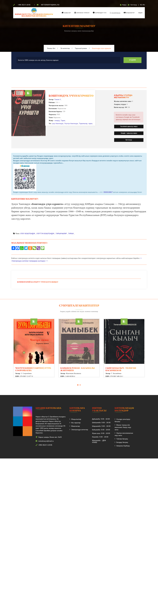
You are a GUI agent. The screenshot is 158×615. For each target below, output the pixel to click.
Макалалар (75, 426)
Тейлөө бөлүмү (122, 439)
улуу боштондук (57, 123)
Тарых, (63, 120)
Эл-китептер (65, 48)
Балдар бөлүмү (122, 442)
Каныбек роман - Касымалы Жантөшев (77, 369)
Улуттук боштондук (71, 123)
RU (144, 5)
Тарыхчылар (83, 123)
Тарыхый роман (81, 48)
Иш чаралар (76, 423)
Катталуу (134, 5)
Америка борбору (123, 446)
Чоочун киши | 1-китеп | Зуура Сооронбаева (33, 369)
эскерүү (57, 120)
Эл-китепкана (115, 13)
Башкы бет (67, 12)
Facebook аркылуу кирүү (129, 126)
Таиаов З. (57, 99)
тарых (90, 123)
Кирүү (124, 5)
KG (141, 5)
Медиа (140, 12)
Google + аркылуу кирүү (128, 133)
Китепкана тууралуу (82, 12)
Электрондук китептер (79, 429)
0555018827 (108, 192)
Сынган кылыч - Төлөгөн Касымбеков (120, 369)
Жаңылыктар (130, 12)
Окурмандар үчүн (100, 12)
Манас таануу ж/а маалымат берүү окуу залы (123, 427)
